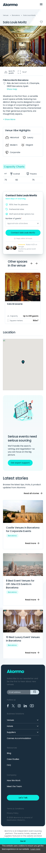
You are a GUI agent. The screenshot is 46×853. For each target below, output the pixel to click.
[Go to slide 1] (20, 64)
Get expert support (20, 462)
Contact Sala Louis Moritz (23, 232)
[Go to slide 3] (25, 64)
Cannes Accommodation (19, 738)
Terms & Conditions (15, 808)
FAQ (9, 765)
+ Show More (9, 119)
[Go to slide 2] (23, 64)
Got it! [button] (23, 841)
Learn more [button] (35, 849)
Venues (5, 15)
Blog (9, 753)
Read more (32, 543)
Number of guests (14, 218)
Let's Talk (23, 797)
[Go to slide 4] (27, 64)
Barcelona (16, 15)
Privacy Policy (12, 813)
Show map (12, 89)
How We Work (13, 780)
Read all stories (33, 493)
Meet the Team (14, 786)
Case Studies (13, 759)
